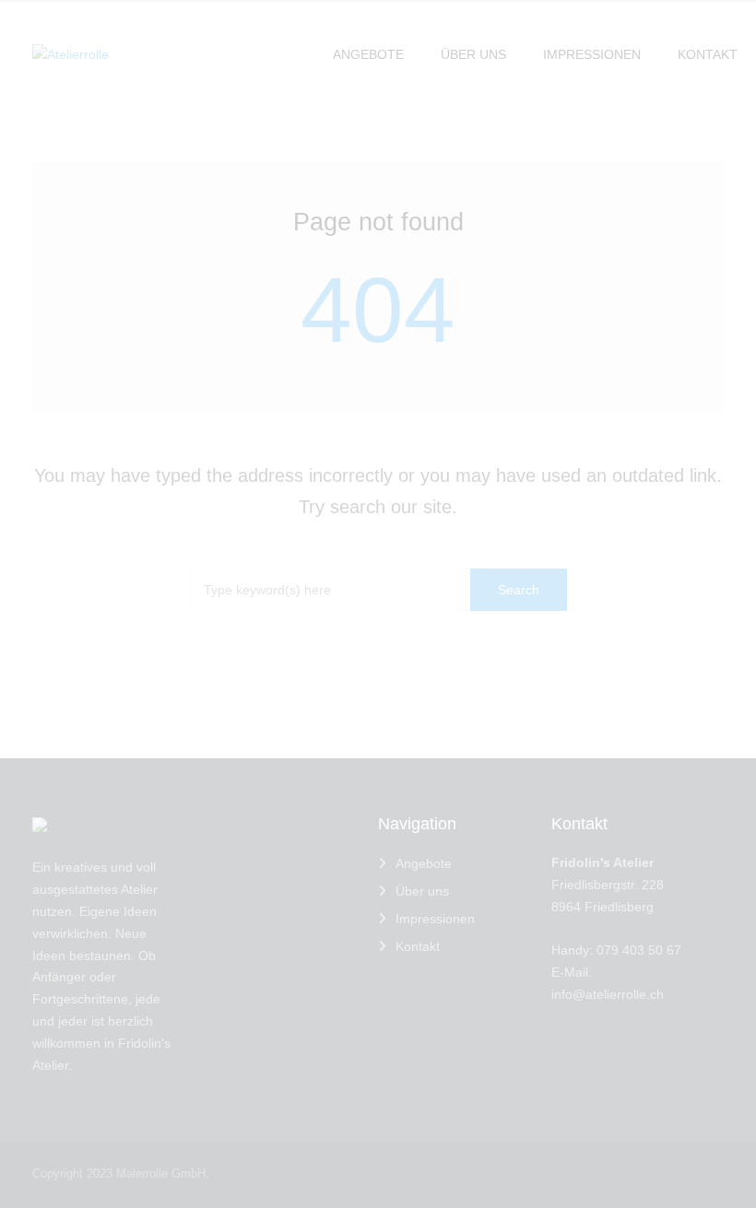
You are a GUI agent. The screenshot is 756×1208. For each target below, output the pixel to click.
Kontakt (418, 946)
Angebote (424, 863)
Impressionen (435, 918)
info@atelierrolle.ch (607, 994)
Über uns (422, 891)
